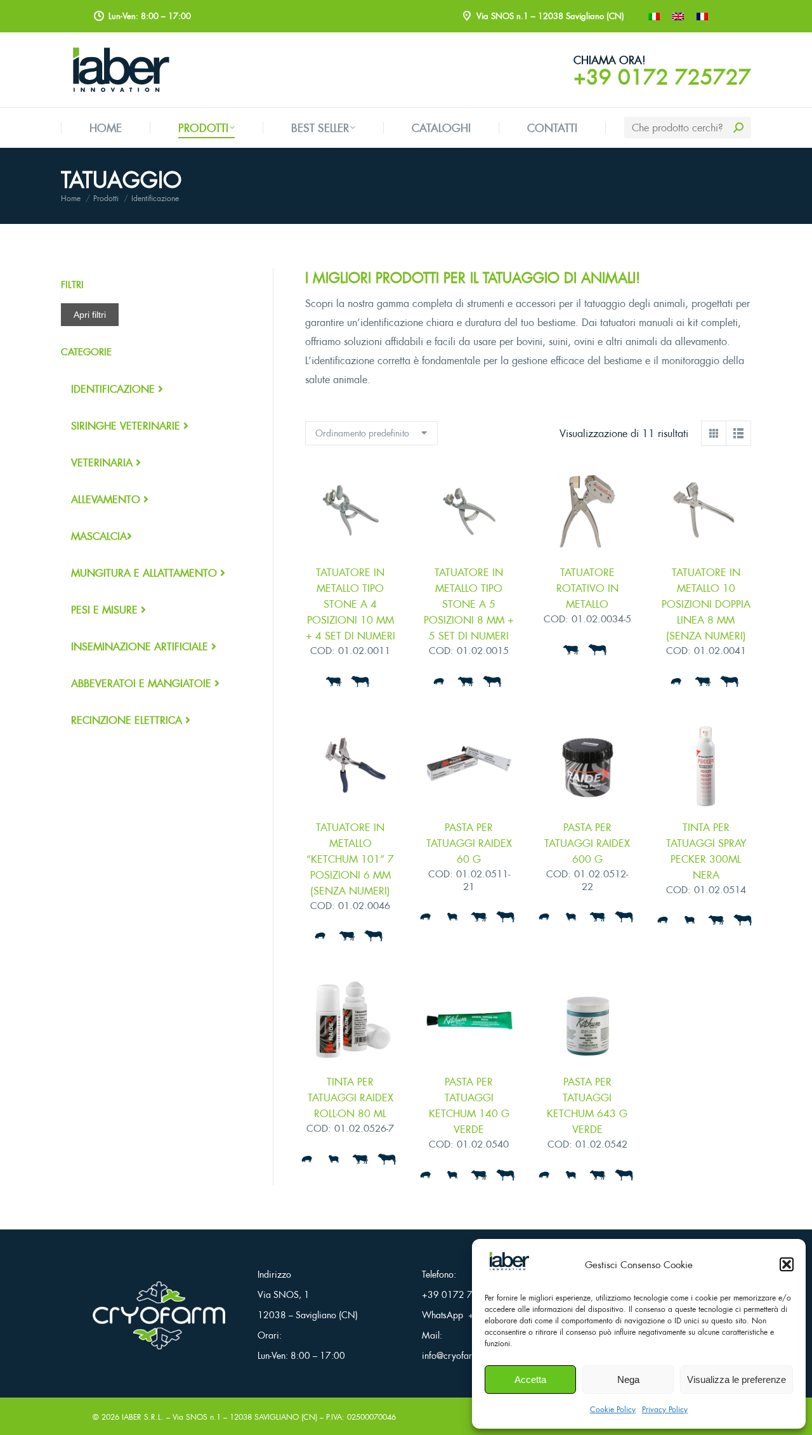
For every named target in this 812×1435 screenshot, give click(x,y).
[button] (786, 1264)
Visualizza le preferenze (736, 1379)
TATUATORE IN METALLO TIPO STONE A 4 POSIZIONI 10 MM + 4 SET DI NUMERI (350, 604)
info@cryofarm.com (460, 1355)
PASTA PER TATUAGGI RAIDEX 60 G (469, 843)
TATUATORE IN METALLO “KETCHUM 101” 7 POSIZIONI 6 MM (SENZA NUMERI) (350, 859)
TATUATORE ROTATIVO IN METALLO (587, 588)
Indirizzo (274, 1274)
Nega (628, 1379)
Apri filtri (90, 315)
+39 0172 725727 (662, 77)
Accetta (530, 1379)
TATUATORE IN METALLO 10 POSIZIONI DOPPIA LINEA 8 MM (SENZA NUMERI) (706, 604)
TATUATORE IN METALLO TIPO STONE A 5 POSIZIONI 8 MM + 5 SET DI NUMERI (469, 604)
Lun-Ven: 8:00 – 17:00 (301, 1355)
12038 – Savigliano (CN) (308, 1315)
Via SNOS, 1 (284, 1294)
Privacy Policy (665, 1409)
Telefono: (439, 1274)
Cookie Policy (613, 1409)
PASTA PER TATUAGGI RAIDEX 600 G (587, 843)
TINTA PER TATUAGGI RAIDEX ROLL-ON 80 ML (350, 1097)
